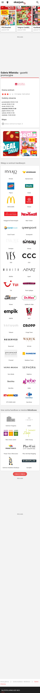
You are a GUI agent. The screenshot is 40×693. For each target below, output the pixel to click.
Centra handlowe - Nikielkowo (21, 681)
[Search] (37, 2)
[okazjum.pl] (20, 2)
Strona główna (4, 681)
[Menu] (3, 2)
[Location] (7, 2)
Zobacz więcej (20, 474)
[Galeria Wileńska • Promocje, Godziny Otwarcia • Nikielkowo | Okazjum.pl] (20, 84)
